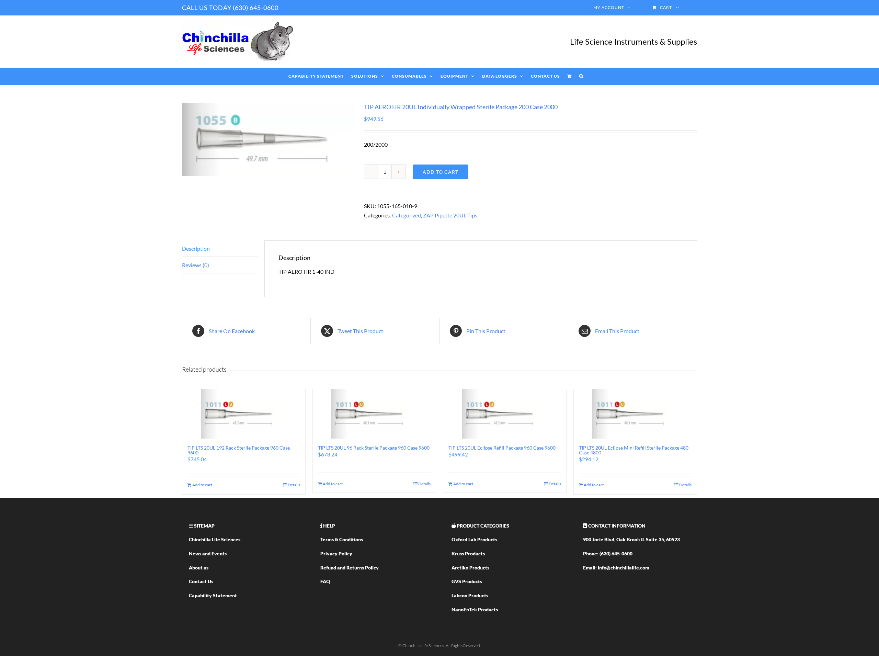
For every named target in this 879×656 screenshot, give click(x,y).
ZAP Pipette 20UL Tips (450, 215)
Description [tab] (196, 248)
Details (294, 484)
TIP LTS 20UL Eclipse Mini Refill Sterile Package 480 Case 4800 (633, 450)
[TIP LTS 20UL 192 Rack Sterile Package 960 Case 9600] (243, 414)
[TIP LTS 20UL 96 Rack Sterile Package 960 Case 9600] (374, 414)
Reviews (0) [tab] (195, 265)
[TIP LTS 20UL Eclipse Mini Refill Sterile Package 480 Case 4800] (635, 414)
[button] (581, 76)
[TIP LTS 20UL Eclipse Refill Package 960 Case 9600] (504, 414)
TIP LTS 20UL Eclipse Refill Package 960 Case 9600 (502, 448)
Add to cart (440, 172)
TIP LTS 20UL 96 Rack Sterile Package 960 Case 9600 (374, 448)
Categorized (406, 215)
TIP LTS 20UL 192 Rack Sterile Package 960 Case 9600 (238, 450)
